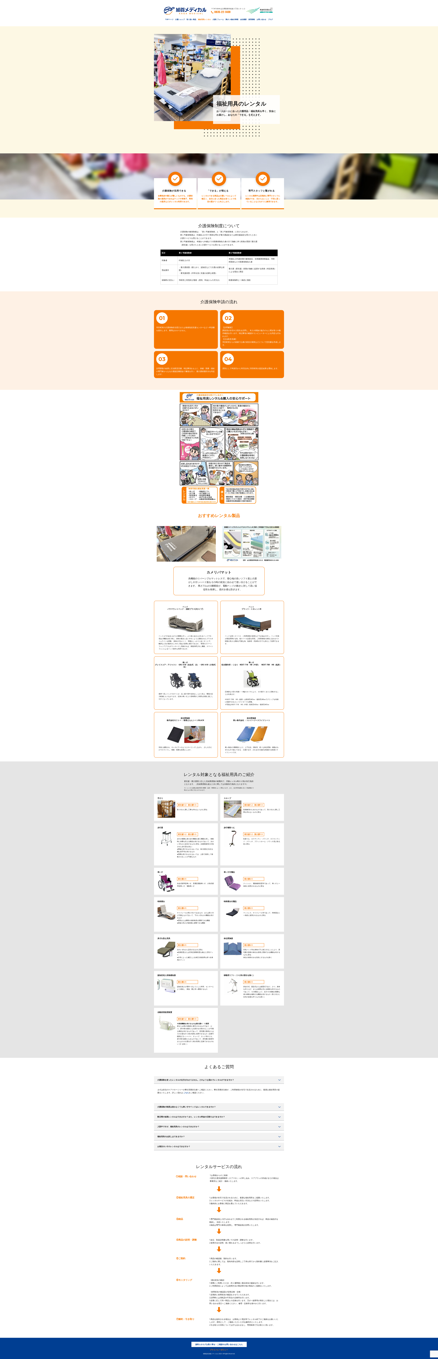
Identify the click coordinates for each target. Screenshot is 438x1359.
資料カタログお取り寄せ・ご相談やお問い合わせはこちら (219, 1344)
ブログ (270, 19)
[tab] (219, 1080)
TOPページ (169, 19)
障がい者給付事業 (232, 19)
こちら (186, 1092)
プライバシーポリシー (219, 1350)
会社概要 (243, 19)
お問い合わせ (261, 19)
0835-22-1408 (222, 12)
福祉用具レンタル (204, 19)
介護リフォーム (218, 19)
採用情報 (251, 19)
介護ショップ (180, 19)
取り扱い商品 (191, 19)
